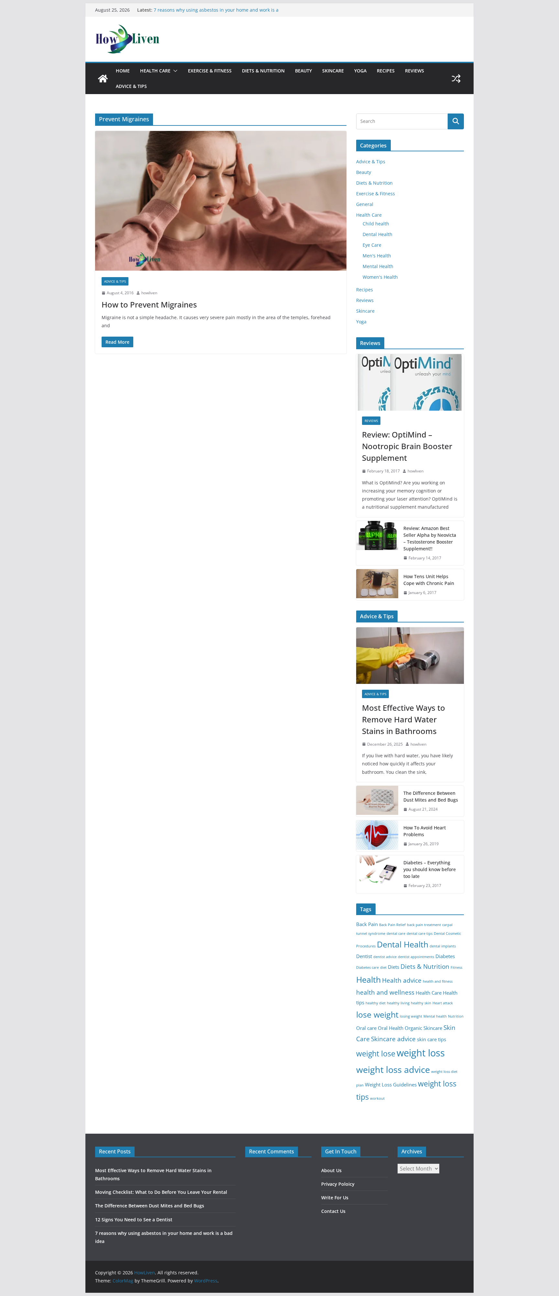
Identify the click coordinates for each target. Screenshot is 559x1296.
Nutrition (456, 1016)
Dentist (364, 956)
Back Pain (367, 924)
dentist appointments (416, 957)
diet (383, 967)
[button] (174, 70)
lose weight (377, 1014)
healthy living (398, 1003)
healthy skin (421, 1003)
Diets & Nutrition (263, 71)
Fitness (456, 967)
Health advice (402, 980)
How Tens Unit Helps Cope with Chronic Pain (428, 579)
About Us (331, 1170)
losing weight (411, 1016)
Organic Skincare (423, 1028)
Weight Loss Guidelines (391, 1084)
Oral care (366, 1028)
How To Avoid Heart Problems (424, 831)
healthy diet (376, 1003)
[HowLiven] (103, 78)
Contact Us (333, 1211)
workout (377, 1098)
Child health (376, 224)
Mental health (435, 1016)
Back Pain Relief (392, 925)
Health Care (155, 71)
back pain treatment (424, 925)
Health (368, 979)
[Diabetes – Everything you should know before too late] (377, 874)
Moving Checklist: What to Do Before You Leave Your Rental (161, 1192)
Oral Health (390, 1028)
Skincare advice (393, 1038)
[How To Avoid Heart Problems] (377, 835)
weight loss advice (393, 1069)
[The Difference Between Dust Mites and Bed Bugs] (377, 801)
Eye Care (372, 245)
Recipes (386, 71)
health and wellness (385, 992)
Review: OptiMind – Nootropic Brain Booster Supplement (407, 446)
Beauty (303, 71)
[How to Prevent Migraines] (220, 201)
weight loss (421, 1052)
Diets (393, 967)
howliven (149, 293)
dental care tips (420, 933)
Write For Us (334, 1197)
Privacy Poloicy (338, 1184)
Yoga (360, 71)
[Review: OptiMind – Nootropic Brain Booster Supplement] (410, 382)
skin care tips (431, 1039)
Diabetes (445, 956)
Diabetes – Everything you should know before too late (429, 869)
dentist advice (385, 957)
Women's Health (380, 277)
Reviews (414, 71)
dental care (396, 933)
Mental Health (378, 266)
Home (123, 71)
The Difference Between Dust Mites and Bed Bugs (430, 796)
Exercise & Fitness (210, 71)
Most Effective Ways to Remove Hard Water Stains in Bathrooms (403, 719)
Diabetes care (367, 967)
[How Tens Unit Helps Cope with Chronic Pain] (377, 584)
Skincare (333, 71)
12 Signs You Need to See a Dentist (191, 10)
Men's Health (377, 256)
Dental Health (377, 234)
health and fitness (438, 981)
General (364, 204)
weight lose (375, 1054)
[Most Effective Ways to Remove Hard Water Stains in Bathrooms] (410, 655)
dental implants (443, 946)
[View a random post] (456, 78)
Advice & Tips (131, 86)
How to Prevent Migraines (149, 304)
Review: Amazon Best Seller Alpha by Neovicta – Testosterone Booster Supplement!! (429, 538)
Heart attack (443, 1003)
